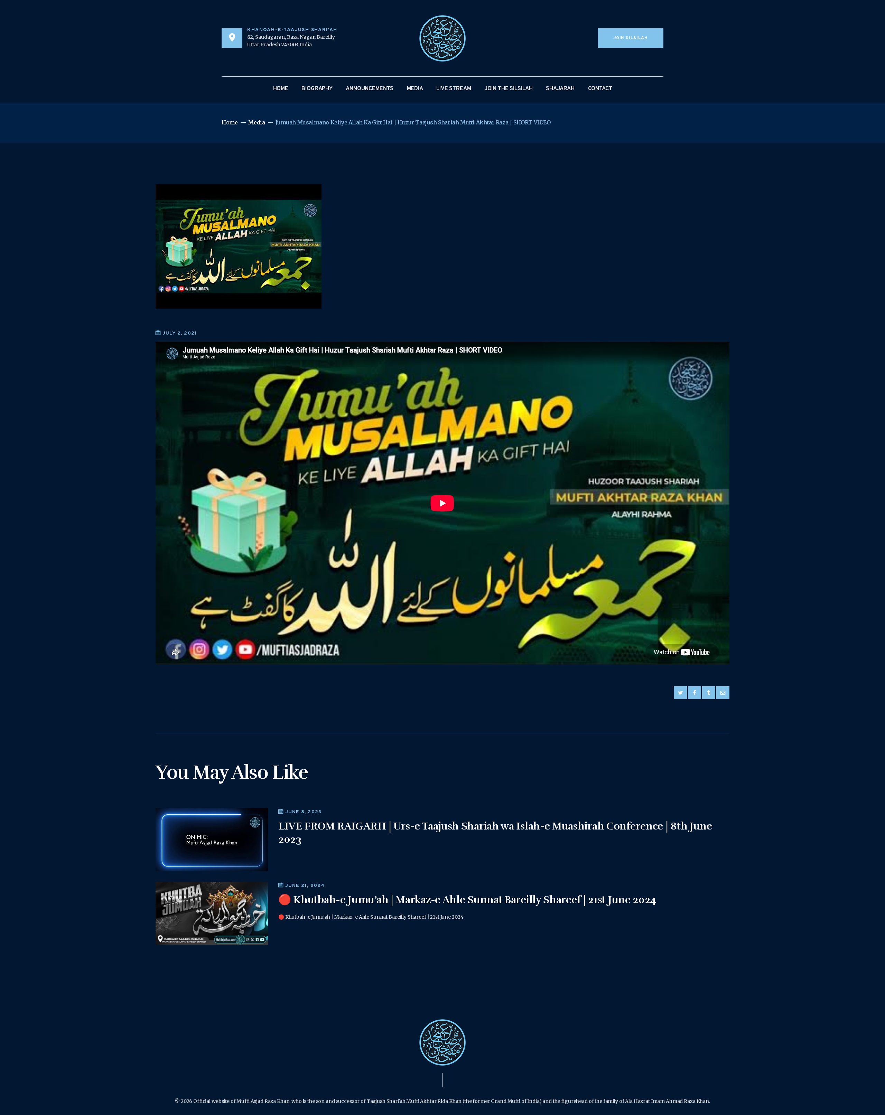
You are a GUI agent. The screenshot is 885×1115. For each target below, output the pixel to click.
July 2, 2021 (179, 333)
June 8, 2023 (303, 812)
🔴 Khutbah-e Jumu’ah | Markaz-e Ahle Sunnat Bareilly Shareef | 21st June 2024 (467, 899)
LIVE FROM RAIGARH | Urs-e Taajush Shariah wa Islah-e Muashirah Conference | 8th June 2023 (495, 833)
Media (256, 122)
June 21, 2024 (305, 886)
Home (229, 122)
